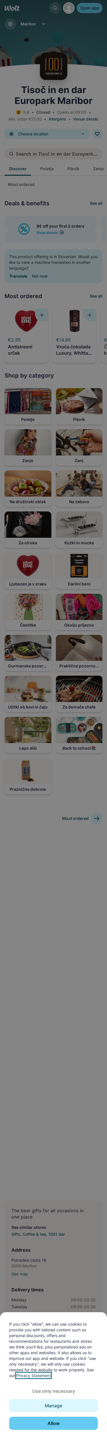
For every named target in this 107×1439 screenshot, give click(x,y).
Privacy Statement (33, 1375)
